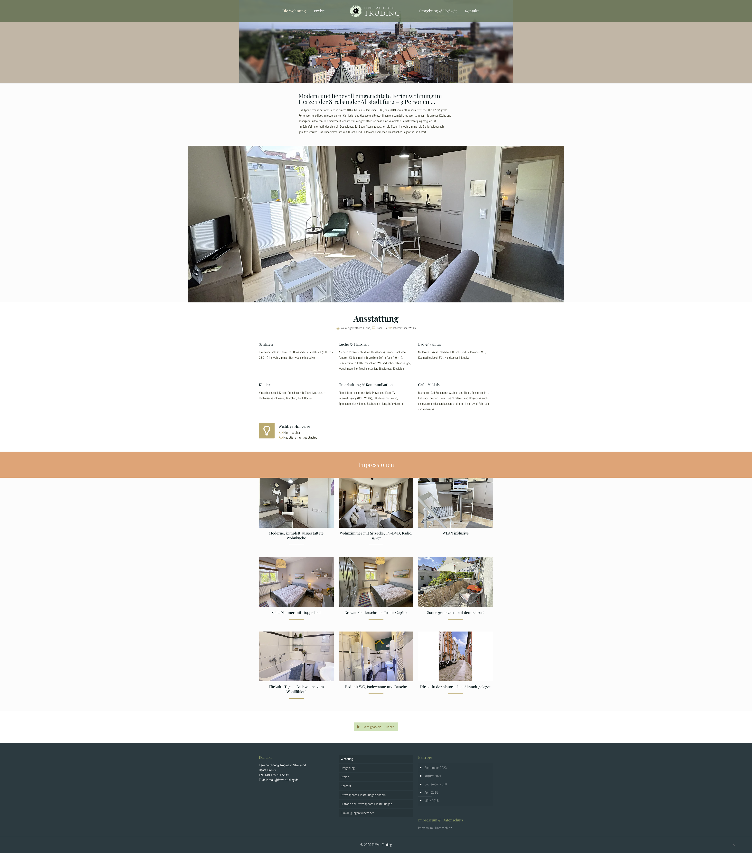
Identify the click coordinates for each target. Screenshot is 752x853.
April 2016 (431, 792)
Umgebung (348, 768)
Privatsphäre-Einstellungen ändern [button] (363, 795)
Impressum (425, 828)
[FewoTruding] (376, 11)
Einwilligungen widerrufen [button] (357, 813)
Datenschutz (443, 828)
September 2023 (436, 767)
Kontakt (346, 786)
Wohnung (347, 759)
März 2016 (432, 800)
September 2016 (436, 784)
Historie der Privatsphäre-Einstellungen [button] (366, 804)
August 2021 (433, 776)
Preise (345, 777)
